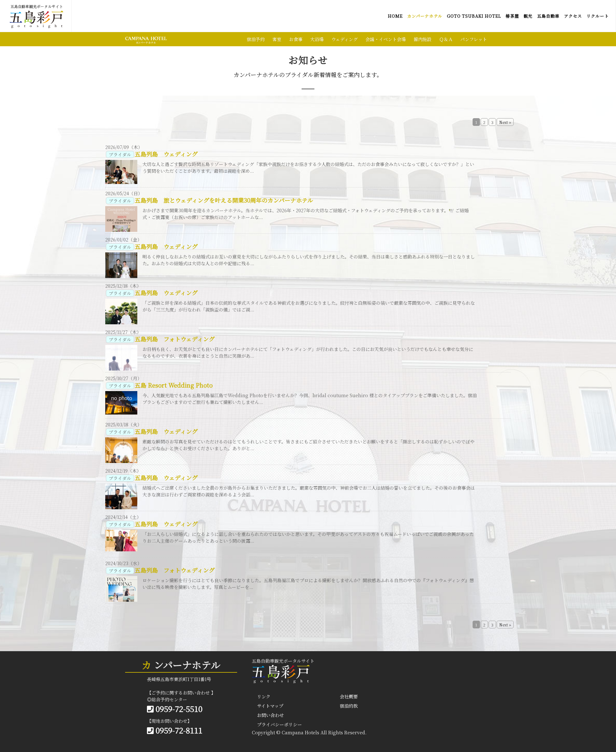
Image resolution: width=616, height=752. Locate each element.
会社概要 (349, 696)
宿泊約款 (349, 706)
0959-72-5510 (178, 708)
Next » (505, 122)
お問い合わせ (270, 715)
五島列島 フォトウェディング (175, 339)
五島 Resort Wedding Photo (174, 385)
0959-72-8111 (178, 730)
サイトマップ (270, 706)
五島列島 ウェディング (166, 154)
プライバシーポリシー (279, 724)
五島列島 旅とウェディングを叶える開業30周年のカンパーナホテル (224, 200)
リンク (263, 696)
